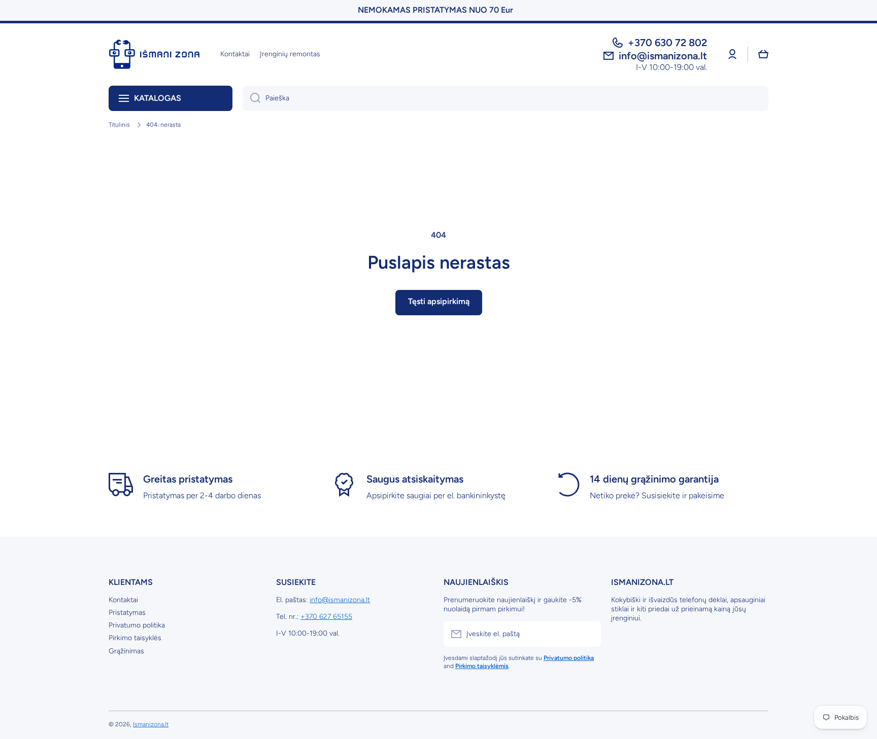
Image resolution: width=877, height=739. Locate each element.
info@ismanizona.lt (340, 600)
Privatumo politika (137, 625)
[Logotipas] (154, 54)
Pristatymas (127, 612)
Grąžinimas (126, 651)
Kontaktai (123, 600)
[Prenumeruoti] (588, 634)
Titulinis (119, 124)
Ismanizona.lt (150, 724)
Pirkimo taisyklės (135, 638)
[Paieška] (251, 98)
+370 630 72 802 (667, 42)
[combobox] (505, 98)
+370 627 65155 (326, 616)
